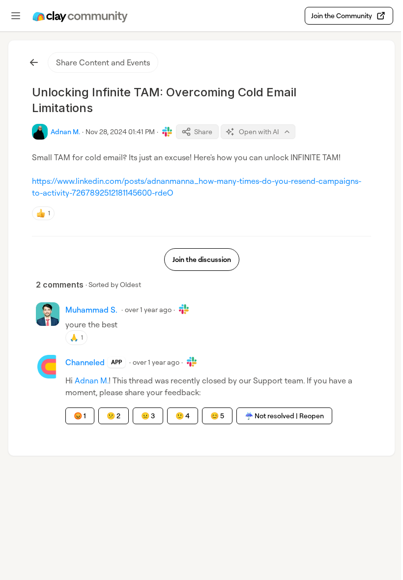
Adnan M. (92, 380)
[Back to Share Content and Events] (34, 62)
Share (203, 131)
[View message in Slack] (167, 132)
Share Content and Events (103, 62)
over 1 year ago (148, 309)
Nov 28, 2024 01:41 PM (120, 131)
